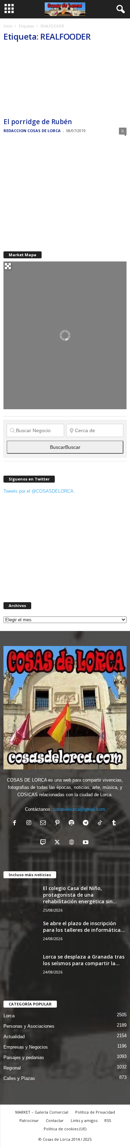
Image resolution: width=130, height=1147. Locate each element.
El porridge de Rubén (37, 121)
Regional (12, 1068)
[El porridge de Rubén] (65, 82)
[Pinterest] (59, 823)
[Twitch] (44, 843)
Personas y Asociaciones (28, 1026)
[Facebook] (16, 823)
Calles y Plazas (19, 1078)
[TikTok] (101, 823)
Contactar (55, 1120)
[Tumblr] (115, 823)
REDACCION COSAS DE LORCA (32, 130)
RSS (107, 1120)
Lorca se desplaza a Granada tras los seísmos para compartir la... (83, 960)
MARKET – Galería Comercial (41, 1112)
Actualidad (14, 1036)
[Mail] (44, 823)
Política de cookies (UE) (65, 1128)
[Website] (73, 843)
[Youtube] (86, 843)
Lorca (9, 1015)
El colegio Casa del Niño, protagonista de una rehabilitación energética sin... (80, 895)
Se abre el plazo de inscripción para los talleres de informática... (84, 926)
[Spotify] (73, 823)
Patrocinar (29, 1120)
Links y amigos (84, 1120)
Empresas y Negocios (25, 1047)
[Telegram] (87, 823)
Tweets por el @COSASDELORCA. (39, 491)
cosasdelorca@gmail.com (79, 809)
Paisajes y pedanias (23, 1057)
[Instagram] (30, 823)
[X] (59, 843)
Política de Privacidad (95, 1112)
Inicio (7, 26)
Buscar (65, 447)
